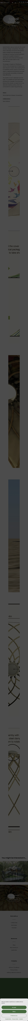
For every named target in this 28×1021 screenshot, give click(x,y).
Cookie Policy (8, 1018)
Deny (14, 1011)
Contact (21, 1018)
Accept (14, 1007)
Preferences (14, 1015)
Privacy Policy (15, 1018)
